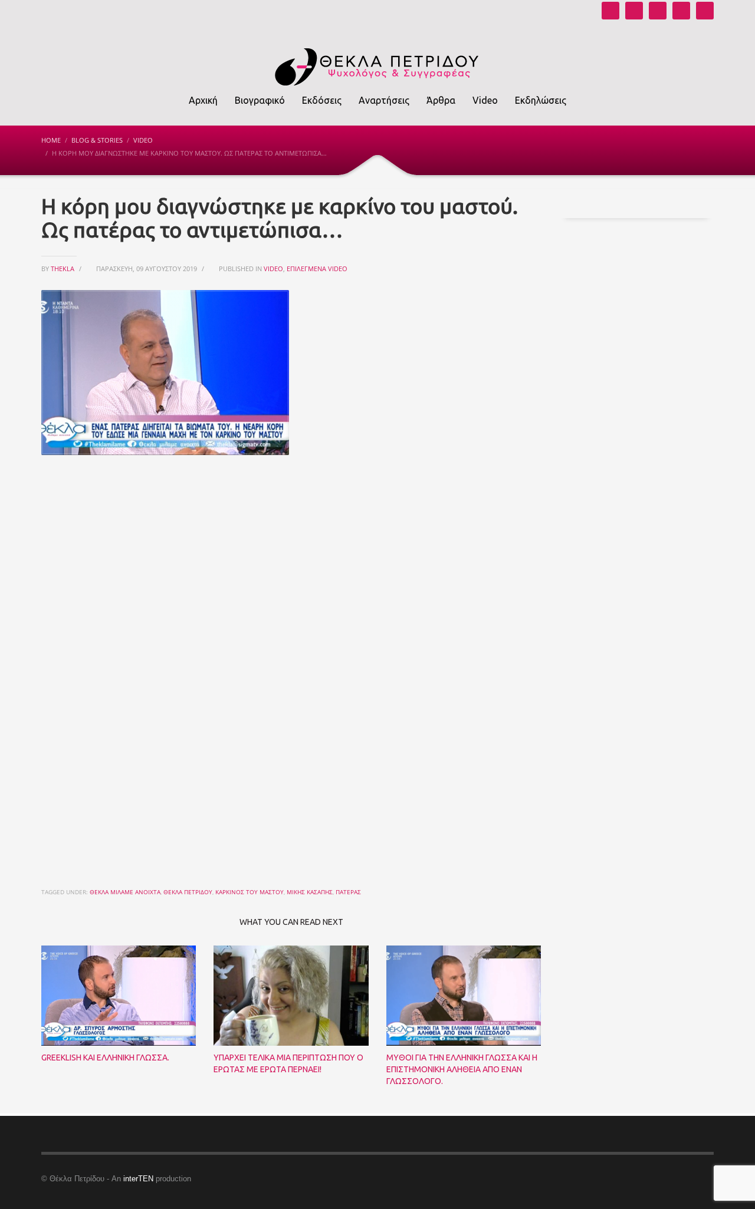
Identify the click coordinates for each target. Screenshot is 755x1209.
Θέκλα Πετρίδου (187, 892)
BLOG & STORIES (97, 140)
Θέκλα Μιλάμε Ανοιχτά (125, 892)
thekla (63, 268)
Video (143, 140)
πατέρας (348, 892)
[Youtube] (610, 10)
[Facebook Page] (658, 10)
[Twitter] (681, 10)
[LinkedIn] (705, 10)
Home (51, 140)
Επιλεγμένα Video (317, 268)
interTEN (138, 1178)
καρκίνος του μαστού (249, 892)
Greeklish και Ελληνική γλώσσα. (105, 1057)
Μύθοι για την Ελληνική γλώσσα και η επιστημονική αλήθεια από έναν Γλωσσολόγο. (461, 1069)
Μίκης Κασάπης (310, 892)
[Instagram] (634, 10)
